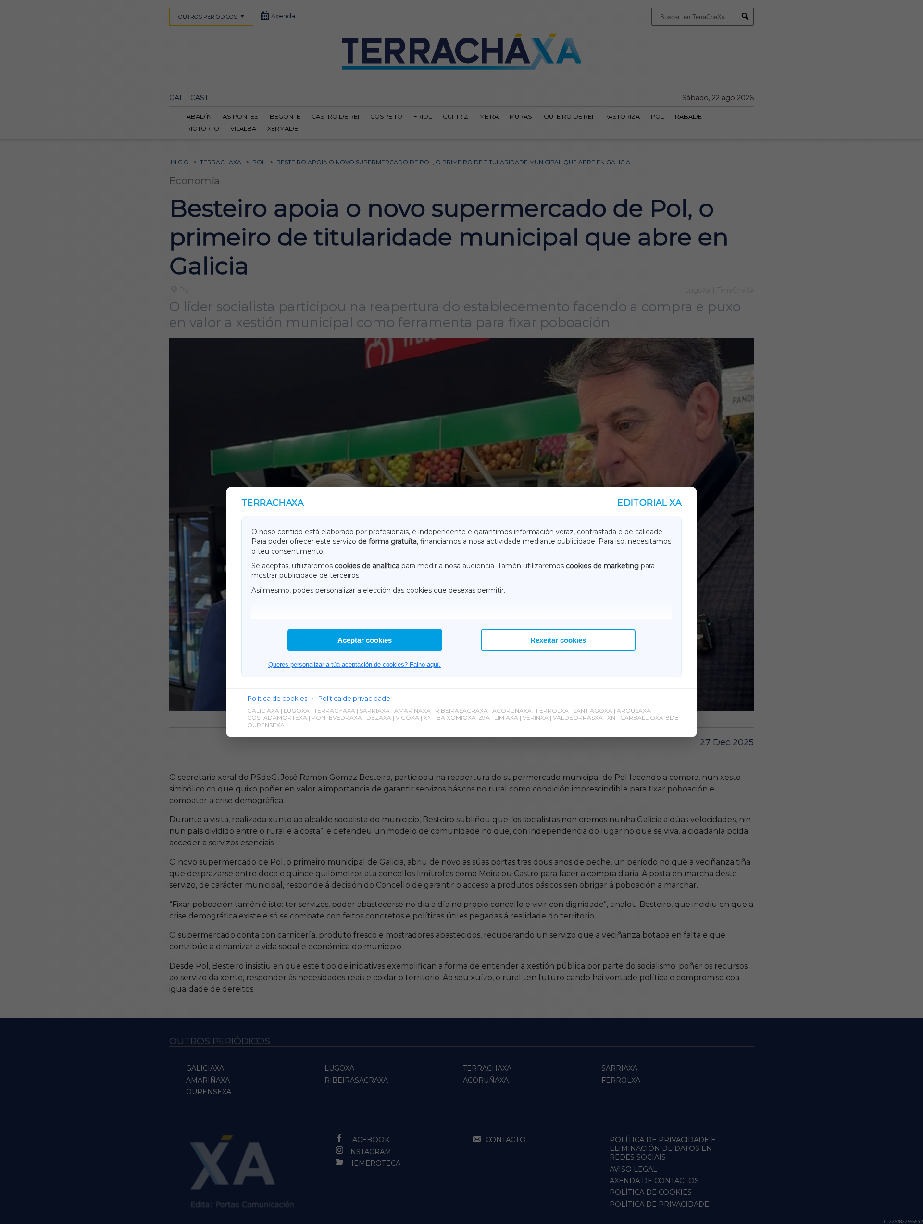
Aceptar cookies (364, 640)
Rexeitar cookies (558, 640)
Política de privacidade (354, 698)
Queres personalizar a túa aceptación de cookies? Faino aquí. (354, 664)
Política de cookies (277, 698)
